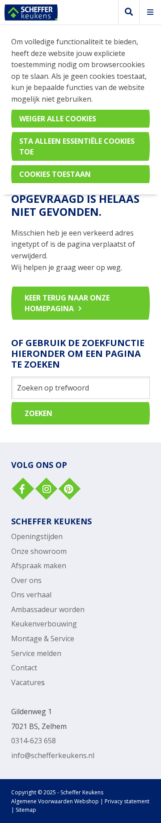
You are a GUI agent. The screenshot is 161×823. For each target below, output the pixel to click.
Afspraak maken (38, 565)
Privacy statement (127, 801)
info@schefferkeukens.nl (52, 755)
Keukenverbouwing (44, 624)
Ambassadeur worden (48, 609)
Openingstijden (37, 536)
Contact (24, 668)
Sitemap (26, 810)
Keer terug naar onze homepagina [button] (67, 303)
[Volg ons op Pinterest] (68, 490)
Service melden (36, 653)
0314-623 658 (33, 741)
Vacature (26, 682)
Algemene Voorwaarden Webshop (55, 801)
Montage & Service (42, 638)
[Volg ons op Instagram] (45, 490)
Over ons (26, 580)
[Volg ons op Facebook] (22, 490)
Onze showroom (39, 551)
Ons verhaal (31, 595)
